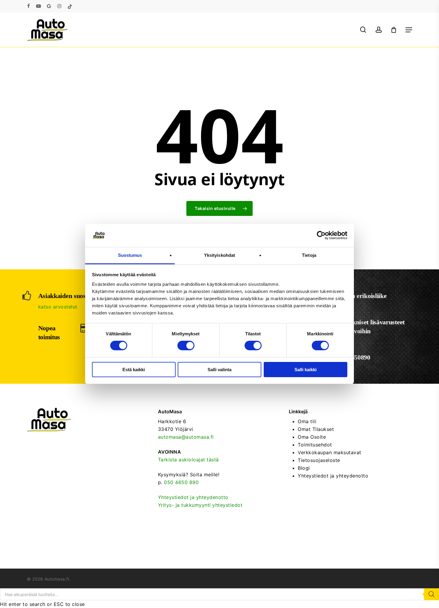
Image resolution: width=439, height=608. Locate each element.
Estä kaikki (133, 369)
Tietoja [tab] (309, 255)
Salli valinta (219, 369)
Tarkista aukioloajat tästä (188, 460)
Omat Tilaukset (316, 429)
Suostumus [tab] (130, 255)
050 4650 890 (181, 482)
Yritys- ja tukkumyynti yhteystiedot (200, 505)
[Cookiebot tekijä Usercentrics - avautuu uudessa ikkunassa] (321, 235)
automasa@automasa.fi (186, 437)
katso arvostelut (57, 307)
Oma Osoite (312, 437)
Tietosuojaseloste (319, 460)
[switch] (185, 345)
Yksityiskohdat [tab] (219, 255)
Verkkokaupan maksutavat (329, 452)
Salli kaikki (305, 369)
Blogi (304, 468)
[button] (409, 30)
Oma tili (307, 421)
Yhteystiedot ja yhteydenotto (193, 497)
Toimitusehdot (315, 445)
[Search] (431, 594)
